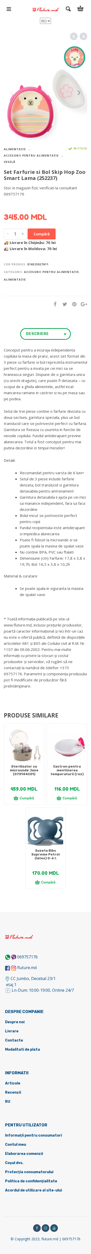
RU (7, 1101)
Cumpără (42, 234)
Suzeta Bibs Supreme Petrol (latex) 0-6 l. (45, 854)
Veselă (9, 162)
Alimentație (15, 149)
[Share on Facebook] (53, 304)
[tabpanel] (24, 746)
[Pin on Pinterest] (73, 304)
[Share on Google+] (82, 304)
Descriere (37, 334)
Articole (12, 1083)
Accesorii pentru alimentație (31, 155)
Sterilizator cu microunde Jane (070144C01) (24, 770)
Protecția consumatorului (29, 1172)
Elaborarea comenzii (24, 1154)
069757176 (27, 957)
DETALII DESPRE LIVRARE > (28, 203)
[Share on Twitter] (63, 304)
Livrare (11, 1031)
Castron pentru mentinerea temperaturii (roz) (67, 770)
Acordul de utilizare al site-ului (33, 1190)
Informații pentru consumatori (33, 1135)
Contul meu (15, 1144)
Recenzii (13, 1092)
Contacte (14, 1040)
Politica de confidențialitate (31, 1181)
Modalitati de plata (22, 1049)
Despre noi (15, 1022)
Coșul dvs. (14, 1163)
